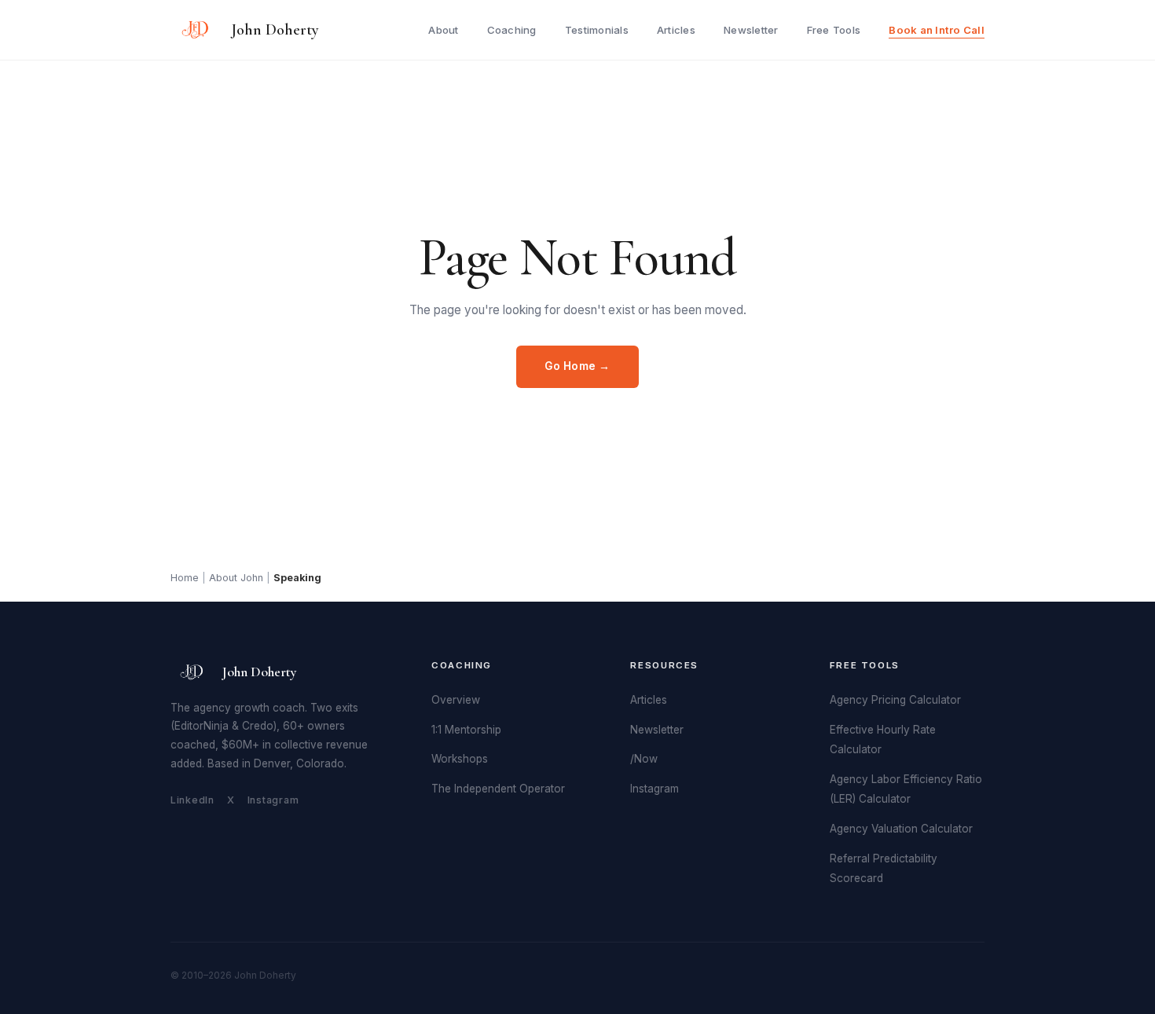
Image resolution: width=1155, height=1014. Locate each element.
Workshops (459, 758)
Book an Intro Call (936, 30)
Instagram (273, 800)
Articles (676, 30)
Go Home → (577, 366)
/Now (644, 758)
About (443, 30)
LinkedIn (192, 800)
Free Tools (834, 30)
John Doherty (275, 29)
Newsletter (751, 30)
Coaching (512, 30)
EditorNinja (201, 725)
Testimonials (597, 30)
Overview (455, 700)
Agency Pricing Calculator (895, 700)
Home (184, 578)
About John (236, 578)
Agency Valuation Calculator (901, 828)
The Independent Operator (498, 788)
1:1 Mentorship (466, 729)
